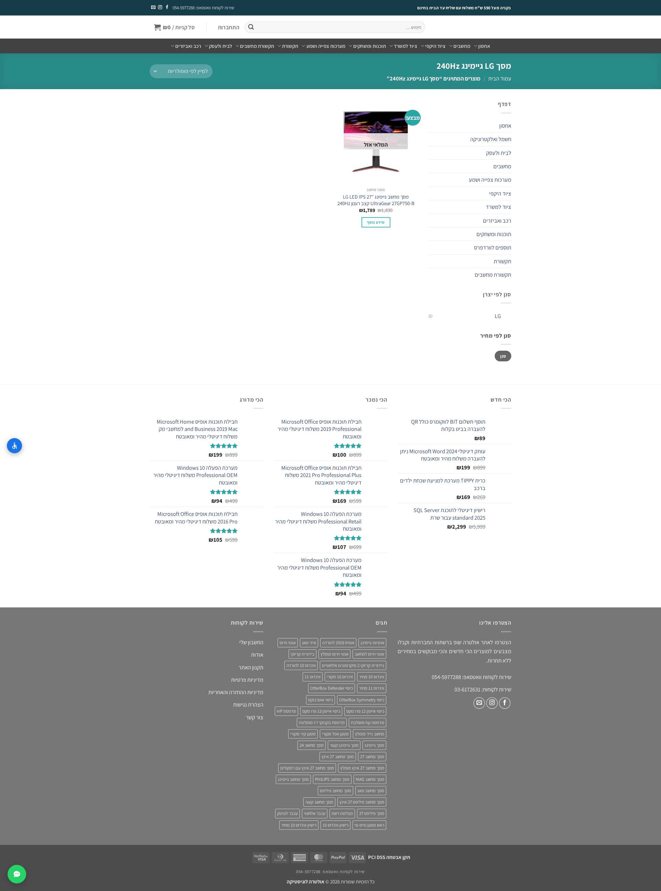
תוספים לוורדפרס (492, 247)
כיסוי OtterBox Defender (331, 688)
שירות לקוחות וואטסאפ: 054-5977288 (203, 8)
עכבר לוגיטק (287, 813)
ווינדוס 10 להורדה (301, 665)
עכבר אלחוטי (314, 813)
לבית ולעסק (220, 46)
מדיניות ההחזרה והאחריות (235, 692)
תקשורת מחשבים (257, 46)
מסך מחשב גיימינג (293, 779)
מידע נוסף (376, 222)
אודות (257, 654)
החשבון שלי (251, 642)
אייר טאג (309, 643)
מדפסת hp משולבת (367, 722)
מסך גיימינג (374, 745)
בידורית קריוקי (302, 654)
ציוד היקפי (435, 46)
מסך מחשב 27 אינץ (338, 757)
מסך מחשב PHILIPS (332, 779)
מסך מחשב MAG (370, 779)
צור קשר (254, 717)
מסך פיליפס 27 (371, 813)
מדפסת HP (286, 711)
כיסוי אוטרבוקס (320, 700)
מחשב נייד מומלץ (369, 734)
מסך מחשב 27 (372, 757)
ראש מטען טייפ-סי (369, 825)
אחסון (484, 46)
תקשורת (290, 46)
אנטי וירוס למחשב (369, 654)
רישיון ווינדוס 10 (335, 825)
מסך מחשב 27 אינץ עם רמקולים (307, 768)
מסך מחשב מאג (370, 791)
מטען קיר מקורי (303, 734)
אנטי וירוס (288, 643)
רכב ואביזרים (188, 46)
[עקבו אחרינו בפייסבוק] (167, 7)
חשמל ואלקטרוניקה (490, 139)
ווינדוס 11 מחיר (371, 688)
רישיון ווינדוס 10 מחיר (298, 825)
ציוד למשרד (405, 46)
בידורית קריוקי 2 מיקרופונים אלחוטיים (353, 665)
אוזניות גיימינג (372, 643)
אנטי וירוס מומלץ (334, 654)
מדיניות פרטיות (247, 679)
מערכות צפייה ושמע (325, 46)
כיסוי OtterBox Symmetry (361, 700)
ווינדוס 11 (313, 677)
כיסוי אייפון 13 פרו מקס (321, 711)
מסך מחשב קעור (319, 802)
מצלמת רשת (342, 813)
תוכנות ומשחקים (369, 46)
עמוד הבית (499, 78)
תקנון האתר (251, 667)
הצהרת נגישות (248, 704)
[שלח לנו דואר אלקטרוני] (153, 7)
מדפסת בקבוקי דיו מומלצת (322, 722)
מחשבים (461, 46)
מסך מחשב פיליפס (335, 791)
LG (498, 316)
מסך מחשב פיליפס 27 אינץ (361, 802)
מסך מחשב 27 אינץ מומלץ (362, 768)
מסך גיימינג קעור (344, 745)
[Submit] (251, 27)
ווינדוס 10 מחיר (371, 677)
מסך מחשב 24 (312, 745)
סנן (503, 356)
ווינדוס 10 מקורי (340, 677)
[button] (228, 27)
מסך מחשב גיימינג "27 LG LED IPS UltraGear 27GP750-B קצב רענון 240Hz (376, 199)
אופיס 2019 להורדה (338, 643)
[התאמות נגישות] (14, 445)
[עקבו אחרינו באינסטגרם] (160, 7)
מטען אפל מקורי (335, 734)
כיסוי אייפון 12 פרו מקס (365, 711)
